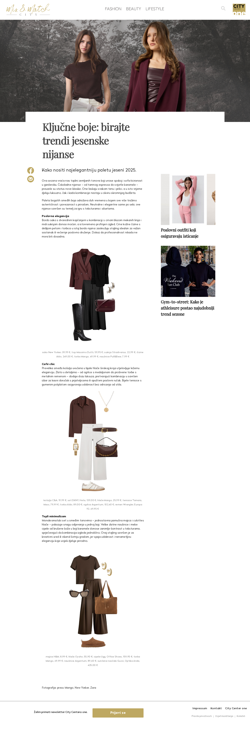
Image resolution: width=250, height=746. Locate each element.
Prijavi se (118, 713)
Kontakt (216, 708)
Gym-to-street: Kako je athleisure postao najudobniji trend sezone (187, 308)
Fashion (113, 8)
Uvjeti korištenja (224, 716)
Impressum (200, 708)
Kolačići (241, 716)
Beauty (133, 8)
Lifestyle (155, 8)
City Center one (236, 708)
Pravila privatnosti (202, 716)
